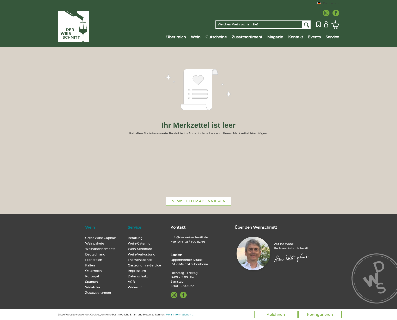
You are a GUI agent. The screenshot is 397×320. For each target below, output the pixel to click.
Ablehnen (276, 315)
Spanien (91, 281)
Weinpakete (94, 243)
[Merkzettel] (318, 23)
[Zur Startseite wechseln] (78, 26)
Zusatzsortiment (98, 292)
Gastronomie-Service (144, 265)
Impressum (137, 270)
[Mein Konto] (326, 23)
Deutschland (95, 254)
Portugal (92, 276)
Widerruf (135, 287)
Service (134, 227)
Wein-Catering (139, 243)
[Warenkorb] (334, 24)
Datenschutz (138, 276)
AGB (131, 281)
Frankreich (93, 259)
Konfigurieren (320, 315)
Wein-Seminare (140, 249)
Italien (90, 265)
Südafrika (92, 287)
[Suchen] (306, 24)
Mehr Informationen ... (180, 314)
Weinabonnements (100, 249)
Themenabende (140, 259)
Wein (90, 227)
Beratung (135, 238)
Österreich (93, 270)
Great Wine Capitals (100, 238)
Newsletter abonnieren (198, 201)
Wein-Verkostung (141, 254)
